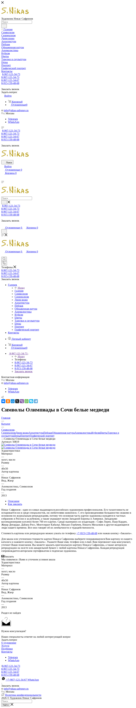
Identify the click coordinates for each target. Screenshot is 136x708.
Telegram (13, 119)
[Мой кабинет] (2, 224)
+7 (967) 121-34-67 (22, 679)
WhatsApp (13, 122)
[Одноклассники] (8, 401)
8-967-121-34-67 (10, 80)
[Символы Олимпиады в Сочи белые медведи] (28, 444)
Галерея (19, 290)
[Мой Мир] (13, 401)
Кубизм (96, 432)
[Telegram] (36, 401)
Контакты (6, 651)
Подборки (7, 648)
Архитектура (36, 432)
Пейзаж (47, 432)
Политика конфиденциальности (23, 695)
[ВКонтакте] (3, 401)
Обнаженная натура (63, 432)
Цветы (103, 432)
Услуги (5, 645)
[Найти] (4, 26)
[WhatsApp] (27, 401)
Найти (6, 705)
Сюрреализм (8, 432)
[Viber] (22, 401)
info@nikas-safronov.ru (16, 110)
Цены (17, 435)
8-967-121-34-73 (11, 74)
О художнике (8, 642)
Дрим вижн (22, 432)
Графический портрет (42, 435)
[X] (17, 401)
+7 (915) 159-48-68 (86, 533)
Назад (21, 287)
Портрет (25, 435)
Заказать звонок (24, 371)
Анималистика (83, 432)
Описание (13, 501)
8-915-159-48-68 (10, 83)
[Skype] (31, 401)
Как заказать (15, 504)
